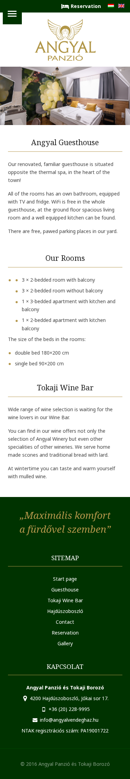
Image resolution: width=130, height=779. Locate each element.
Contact (65, 622)
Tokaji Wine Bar (65, 600)
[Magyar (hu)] (111, 6)
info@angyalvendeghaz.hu (69, 719)
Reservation (86, 6)
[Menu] (12, 14)
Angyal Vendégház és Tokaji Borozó (65, 40)
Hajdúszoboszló (65, 611)
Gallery (65, 643)
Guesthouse (65, 589)
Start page (65, 578)
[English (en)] (121, 6)
